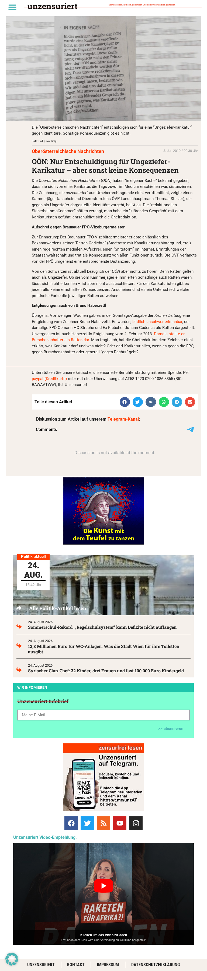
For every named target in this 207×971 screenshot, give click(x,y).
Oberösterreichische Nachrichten (68, 151)
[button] (12, 7)
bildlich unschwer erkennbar (157, 321)
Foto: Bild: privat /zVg (44, 140)
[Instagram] (136, 823)
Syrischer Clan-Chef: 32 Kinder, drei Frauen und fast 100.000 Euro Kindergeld (106, 670)
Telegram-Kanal (123, 419)
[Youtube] (119, 823)
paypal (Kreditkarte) (49, 378)
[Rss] (103, 823)
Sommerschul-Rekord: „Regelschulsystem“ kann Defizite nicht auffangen (102, 627)
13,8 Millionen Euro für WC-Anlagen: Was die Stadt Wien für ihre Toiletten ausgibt (103, 648)
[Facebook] (71, 823)
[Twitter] (87, 823)
